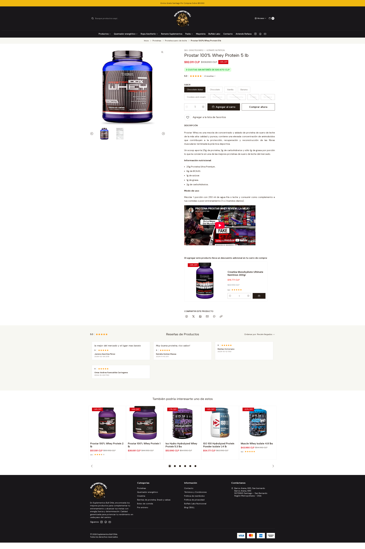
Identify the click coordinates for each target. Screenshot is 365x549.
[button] (169, 466)
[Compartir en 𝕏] (193, 316)
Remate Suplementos (171, 34)
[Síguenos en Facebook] (260, 33)
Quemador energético (124, 34)
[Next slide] (163, 134)
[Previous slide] (92, 134)
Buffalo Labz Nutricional (195, 503)
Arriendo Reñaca (244, 34)
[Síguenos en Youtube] (265, 33)
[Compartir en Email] (207, 316)
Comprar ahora (258, 106)
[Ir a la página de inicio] (182, 18)
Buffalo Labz (214, 34)
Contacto (228, 34)
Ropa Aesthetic (148, 34)
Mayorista (200, 34)
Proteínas (157, 41)
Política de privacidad (194, 499)
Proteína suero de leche (176, 41)
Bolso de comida (145, 503)
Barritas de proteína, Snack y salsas (154, 499)
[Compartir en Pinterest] (214, 316)
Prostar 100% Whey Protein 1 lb (144, 445)
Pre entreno (142, 507)
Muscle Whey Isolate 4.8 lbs (257, 443)
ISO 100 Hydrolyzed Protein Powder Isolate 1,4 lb (218, 445)
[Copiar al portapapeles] (221, 316)
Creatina (141, 496)
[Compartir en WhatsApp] (200, 316)
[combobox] (105, 18)
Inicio (146, 41)
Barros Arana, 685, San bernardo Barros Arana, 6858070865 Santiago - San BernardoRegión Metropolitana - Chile (250, 492)
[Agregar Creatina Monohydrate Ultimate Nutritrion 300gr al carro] (259, 296)
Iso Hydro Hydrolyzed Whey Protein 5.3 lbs (181, 445)
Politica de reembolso (194, 496)
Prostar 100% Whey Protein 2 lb (106, 445)
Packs (188, 34)
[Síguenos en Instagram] (255, 33)
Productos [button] (104, 34)
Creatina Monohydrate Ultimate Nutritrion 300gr (245, 273)
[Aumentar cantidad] (203, 107)
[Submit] (92, 18)
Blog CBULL (189, 507)
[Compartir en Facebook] (186, 316)
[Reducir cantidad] (186, 107)
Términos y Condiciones (195, 492)
